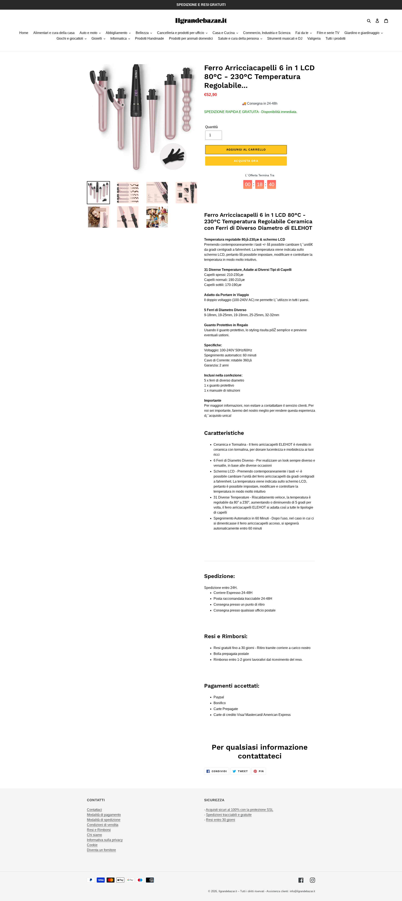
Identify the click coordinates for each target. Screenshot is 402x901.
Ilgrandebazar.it (228, 891)
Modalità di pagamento (104, 815)
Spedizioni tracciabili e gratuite (229, 815)
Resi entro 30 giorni (220, 820)
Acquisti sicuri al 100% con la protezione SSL (239, 809)
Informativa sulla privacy (105, 840)
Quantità (211, 127)
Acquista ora (246, 160)
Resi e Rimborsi (99, 830)
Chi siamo (94, 835)
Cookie (92, 845)
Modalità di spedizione (103, 820)
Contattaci (94, 809)
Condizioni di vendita (102, 825)
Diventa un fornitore (101, 850)
